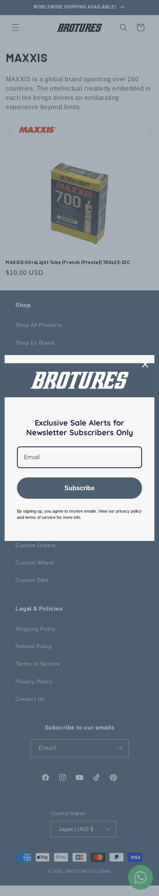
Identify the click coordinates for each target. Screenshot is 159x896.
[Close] (145, 364)
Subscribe (79, 488)
